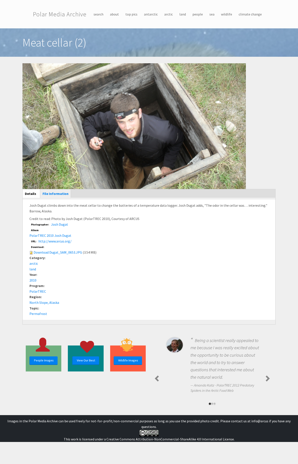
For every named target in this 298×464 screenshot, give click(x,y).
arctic (168, 14)
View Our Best (86, 360)
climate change (250, 14)
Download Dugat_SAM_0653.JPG (58, 252)
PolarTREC (37, 291)
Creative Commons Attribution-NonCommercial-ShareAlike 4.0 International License (170, 439)
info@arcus (259, 421)
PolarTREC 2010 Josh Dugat (50, 235)
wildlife (226, 14)
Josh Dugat (59, 224)
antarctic (151, 14)
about (114, 14)
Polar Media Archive (59, 14)
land (182, 14)
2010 (32, 280)
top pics (131, 14)
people (197, 14)
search (98, 14)
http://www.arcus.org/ (55, 241)
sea (211, 14)
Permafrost (38, 313)
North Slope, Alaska (44, 302)
